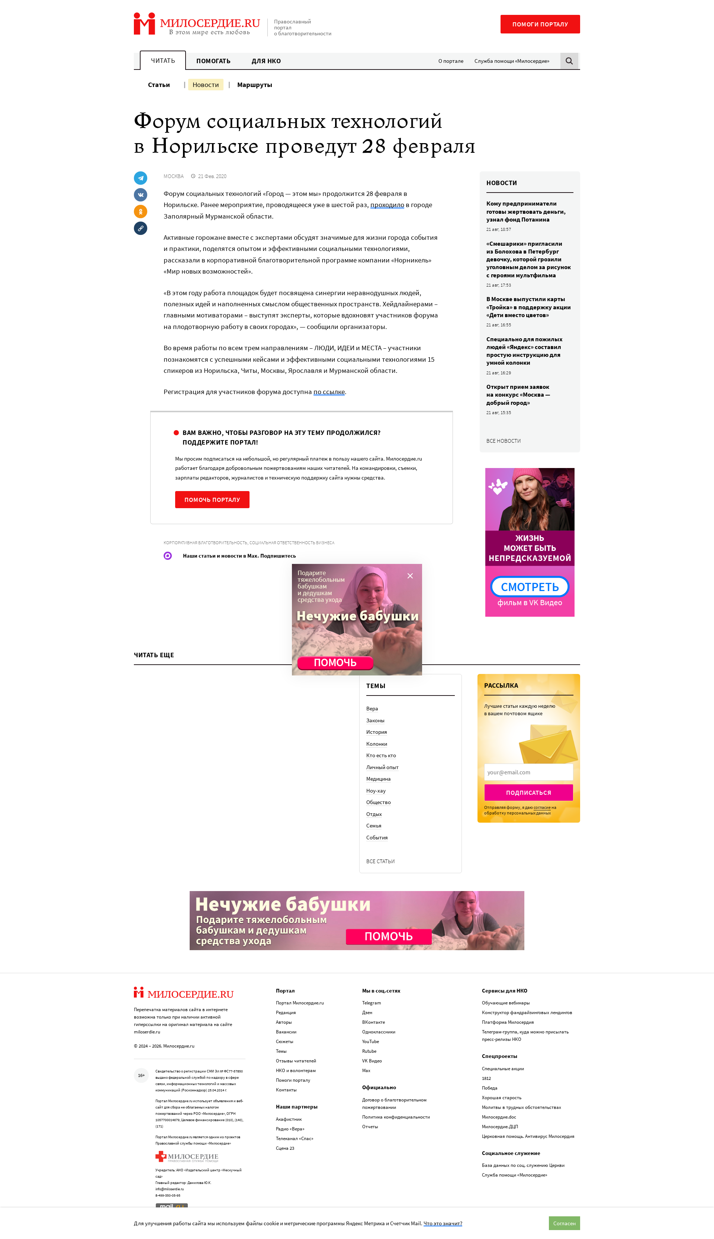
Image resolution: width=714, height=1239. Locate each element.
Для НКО (266, 61)
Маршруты (254, 84)
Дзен (367, 1012)
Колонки (376, 743)
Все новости (503, 440)
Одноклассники (378, 1032)
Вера (372, 708)
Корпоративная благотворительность (205, 542)
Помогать (213, 61)
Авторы (284, 1022)
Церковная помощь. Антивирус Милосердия (528, 1136)
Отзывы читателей (296, 1061)
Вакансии (286, 1032)
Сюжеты (284, 1041)
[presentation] (528, 772)
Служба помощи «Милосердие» (512, 60)
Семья (374, 825)
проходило (387, 204)
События (377, 837)
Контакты (286, 1090)
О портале (450, 60)
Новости (206, 84)
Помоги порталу (540, 24)
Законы (375, 720)
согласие (542, 807)
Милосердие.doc (499, 1117)
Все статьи (380, 861)
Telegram (371, 1003)
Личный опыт (382, 767)
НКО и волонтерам (296, 1070)
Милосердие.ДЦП (500, 1126)
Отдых (374, 813)
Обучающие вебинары (506, 1003)
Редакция (286, 1012)
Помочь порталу (212, 500)
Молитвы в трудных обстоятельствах (521, 1107)
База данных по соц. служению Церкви (523, 1165)
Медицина (378, 778)
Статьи (159, 84)
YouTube (370, 1041)
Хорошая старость (501, 1097)
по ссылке (329, 391)
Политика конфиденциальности (396, 1117)
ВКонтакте (373, 1022)
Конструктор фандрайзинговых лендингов (527, 1012)
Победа (490, 1088)
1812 (486, 1078)
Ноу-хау (376, 790)
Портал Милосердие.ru (300, 1003)
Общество (378, 802)
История (376, 731)
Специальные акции (503, 1068)
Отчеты (370, 1126)
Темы (281, 1051)
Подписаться (528, 792)
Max (366, 1070)
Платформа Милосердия (508, 1022)
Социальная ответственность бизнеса (292, 542)
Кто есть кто (381, 755)
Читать (163, 60)
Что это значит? (443, 1223)
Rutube (369, 1051)
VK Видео (372, 1061)
